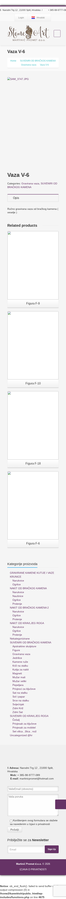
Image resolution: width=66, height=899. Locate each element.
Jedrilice (17, 657)
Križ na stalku (20, 665)
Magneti (17, 673)
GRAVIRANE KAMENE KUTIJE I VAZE (32, 572)
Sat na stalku (19, 692)
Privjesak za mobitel (24, 727)
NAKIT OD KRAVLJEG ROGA (27, 623)
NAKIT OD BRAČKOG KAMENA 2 (29, 607)
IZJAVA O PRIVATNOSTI (33, 869)
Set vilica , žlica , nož (24, 731)
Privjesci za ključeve (24, 688)
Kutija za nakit (20, 669)
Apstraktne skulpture (24, 646)
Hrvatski (41, 17)
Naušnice (17, 596)
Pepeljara (17, 685)
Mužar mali (18, 677)
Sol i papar (18, 696)
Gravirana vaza (30, 183)
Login (21, 17)
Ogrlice (16, 584)
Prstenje (17, 603)
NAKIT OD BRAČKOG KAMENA (28, 588)
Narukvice (18, 580)
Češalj (16, 719)
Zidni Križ (17, 708)
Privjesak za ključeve (24, 723)
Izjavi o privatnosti (39, 824)
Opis (16, 197)
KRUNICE (15, 576)
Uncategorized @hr (21, 735)
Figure (16, 650)
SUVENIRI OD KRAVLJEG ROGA (29, 715)
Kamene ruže (20, 661)
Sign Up (52, 849)
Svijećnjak (18, 704)
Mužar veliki (19, 681)
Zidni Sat (17, 712)
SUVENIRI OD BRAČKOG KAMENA (30, 642)
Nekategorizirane (20, 638)
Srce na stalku (20, 700)
